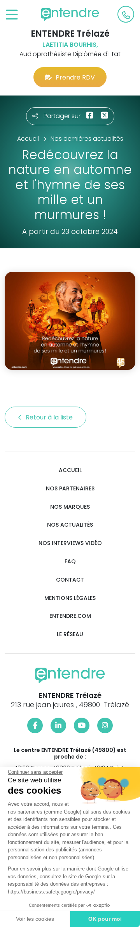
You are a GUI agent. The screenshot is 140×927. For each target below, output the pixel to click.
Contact (70, 580)
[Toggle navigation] (12, 15)
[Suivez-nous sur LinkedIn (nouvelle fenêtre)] (58, 725)
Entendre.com (70, 616)
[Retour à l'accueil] (70, 14)
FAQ (70, 561)
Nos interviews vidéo (70, 543)
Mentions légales (70, 598)
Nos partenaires (70, 488)
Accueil (70, 470)
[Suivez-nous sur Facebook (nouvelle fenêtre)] (35, 725)
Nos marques (70, 507)
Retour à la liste (50, 417)
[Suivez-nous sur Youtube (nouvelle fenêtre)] (81, 725)
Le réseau (70, 634)
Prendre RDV (75, 77)
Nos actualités (70, 525)
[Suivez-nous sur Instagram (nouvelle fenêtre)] (105, 725)
